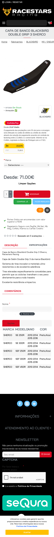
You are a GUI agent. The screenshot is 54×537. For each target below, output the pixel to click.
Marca (8, 160)
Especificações (38, 245)
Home (4, 41)
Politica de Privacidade (26, 526)
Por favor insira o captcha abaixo (10, 468)
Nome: (5, 304)
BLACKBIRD (32, 41)
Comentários (12, 291)
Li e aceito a (23, 486)
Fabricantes (17, 41)
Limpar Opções (27, 183)
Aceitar (27, 532)
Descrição (11, 245)
